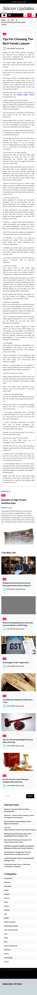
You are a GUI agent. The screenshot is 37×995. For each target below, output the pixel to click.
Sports (6, 954)
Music (6, 938)
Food (3, 495)
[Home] (4, 15)
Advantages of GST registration (16, 662)
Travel (6, 962)
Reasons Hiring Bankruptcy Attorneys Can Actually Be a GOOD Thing (18, 624)
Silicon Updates (18, 8)
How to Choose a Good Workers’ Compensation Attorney (16, 780)
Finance (7, 898)
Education (7, 886)
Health (6, 918)
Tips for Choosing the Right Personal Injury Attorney (18, 741)
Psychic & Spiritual (10, 946)
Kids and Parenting (11, 930)
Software (7, 950)
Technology (8, 958)
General (7, 910)
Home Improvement (11, 926)
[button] (25, 15)
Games (6, 906)
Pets (5, 942)
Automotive (8, 878)
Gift (5, 914)
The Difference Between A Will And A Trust (18, 701)
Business (7, 882)
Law (4, 34)
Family (6, 890)
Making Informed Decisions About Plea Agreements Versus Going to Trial (16, 584)
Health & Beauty (10, 922)
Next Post (4, 491)
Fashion (7, 894)
